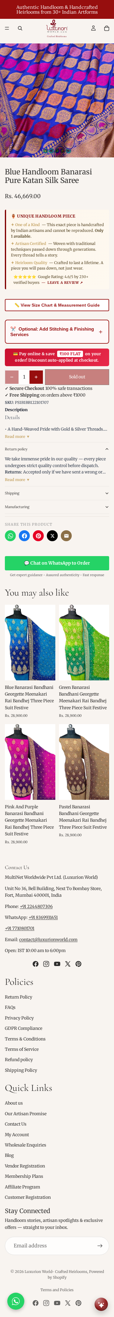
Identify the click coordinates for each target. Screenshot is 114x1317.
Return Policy (18, 997)
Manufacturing (17, 506)
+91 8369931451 (43, 917)
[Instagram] (46, 963)
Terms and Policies (57, 1290)
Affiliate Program (22, 1186)
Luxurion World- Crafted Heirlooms (56, 1271)
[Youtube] (57, 963)
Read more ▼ (17, 436)
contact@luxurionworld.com (48, 939)
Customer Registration (28, 1197)
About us (14, 1103)
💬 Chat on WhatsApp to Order (57, 563)
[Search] (20, 28)
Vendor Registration (25, 1166)
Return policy (16, 449)
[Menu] (7, 28)
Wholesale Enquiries (25, 1145)
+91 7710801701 (19, 928)
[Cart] (106, 28)
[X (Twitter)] (52, 535)
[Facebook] (24, 535)
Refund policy (19, 1059)
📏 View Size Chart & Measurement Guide (57, 305)
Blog (9, 1155)
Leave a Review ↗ (65, 282)
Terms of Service (22, 1049)
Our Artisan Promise (26, 1113)
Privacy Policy (19, 1017)
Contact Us (15, 1124)
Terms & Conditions (25, 1038)
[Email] (66, 535)
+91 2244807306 (36, 906)
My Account (17, 1134)
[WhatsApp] (10, 535)
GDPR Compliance (23, 1028)
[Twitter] (67, 963)
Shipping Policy (21, 1070)
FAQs (10, 1007)
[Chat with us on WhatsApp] (15, 1301)
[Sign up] (100, 1246)
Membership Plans (24, 1176)
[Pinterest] (38, 535)
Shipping (12, 493)
